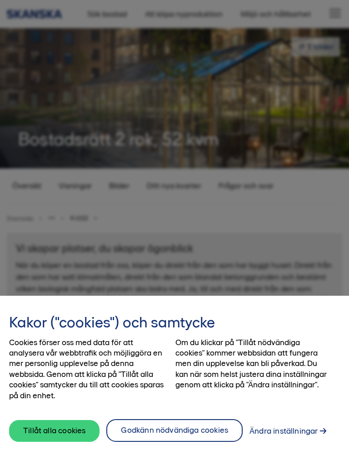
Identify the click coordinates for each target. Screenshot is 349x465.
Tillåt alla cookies (54, 430)
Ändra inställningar (283, 431)
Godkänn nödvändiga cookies (174, 430)
